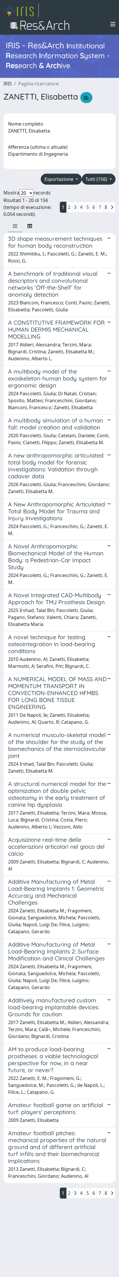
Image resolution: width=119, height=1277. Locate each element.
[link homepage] (21, 10)
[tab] (15, 226)
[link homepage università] (41, 24)
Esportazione (59, 179)
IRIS (7, 83)
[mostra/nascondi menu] (113, 24)
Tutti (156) (96, 179)
